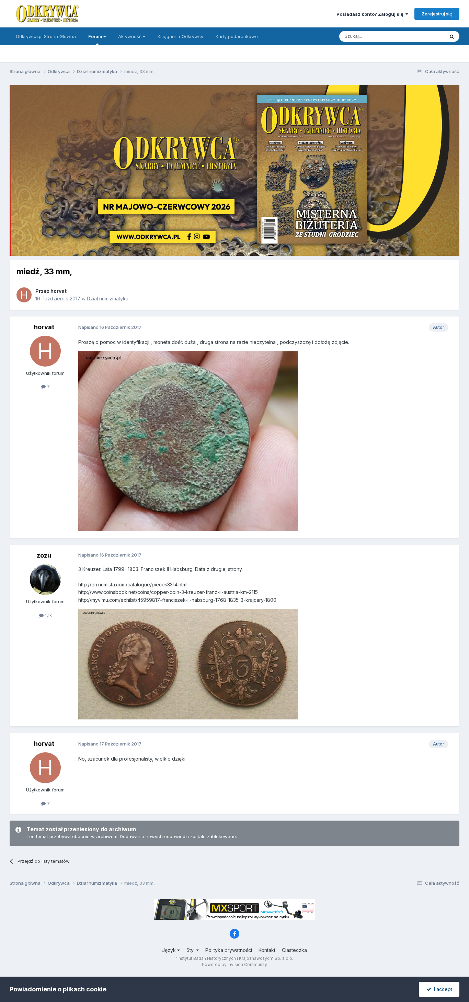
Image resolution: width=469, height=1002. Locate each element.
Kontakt (267, 950)
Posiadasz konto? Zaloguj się (370, 14)
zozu (44, 555)
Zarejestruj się (437, 13)
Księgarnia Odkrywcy (180, 36)
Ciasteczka (294, 950)
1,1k (48, 615)
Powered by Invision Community (234, 964)
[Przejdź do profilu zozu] (45, 579)
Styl (191, 950)
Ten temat (424, 36)
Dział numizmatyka (107, 298)
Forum (95, 36)
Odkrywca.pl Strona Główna (46, 36)
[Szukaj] (451, 36)
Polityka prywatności (228, 950)
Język (169, 950)
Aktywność (130, 36)
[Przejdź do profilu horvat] (24, 294)
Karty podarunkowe (237, 36)
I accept (441, 989)
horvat (58, 291)
